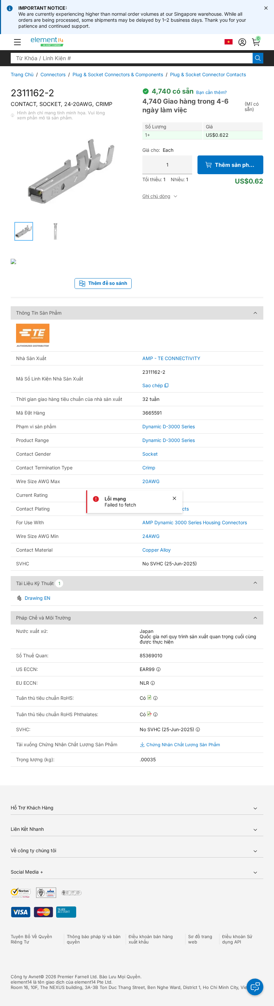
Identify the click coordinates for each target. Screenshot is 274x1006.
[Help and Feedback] (255, 987)
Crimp (148, 467)
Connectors (52, 74)
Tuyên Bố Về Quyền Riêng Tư (31, 939)
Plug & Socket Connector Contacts (208, 74)
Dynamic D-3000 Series (168, 426)
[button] (17, 42)
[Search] (258, 58)
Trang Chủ (22, 74)
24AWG (150, 536)
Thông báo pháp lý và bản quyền (94, 939)
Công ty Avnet (25, 976)
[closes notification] (266, 8)
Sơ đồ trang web (200, 939)
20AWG (150, 481)
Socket (150, 454)
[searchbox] (132, 58)
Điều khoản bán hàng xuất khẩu (151, 939)
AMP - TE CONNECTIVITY (171, 358)
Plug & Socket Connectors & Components (118, 74)
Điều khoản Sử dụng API (237, 939)
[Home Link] (60, 42)
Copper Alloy (156, 550)
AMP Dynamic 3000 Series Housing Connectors (194, 522)
